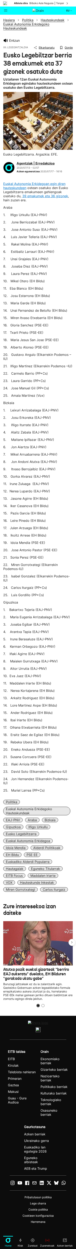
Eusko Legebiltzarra (21, 834)
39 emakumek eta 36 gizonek (45, 196)
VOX (9, 882)
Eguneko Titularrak (45, 869)
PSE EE (32, 855)
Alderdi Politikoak (46, 848)
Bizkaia (50, 820)
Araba (32, 820)
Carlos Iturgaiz (54, 889)
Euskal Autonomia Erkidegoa (28, 841)
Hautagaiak (14, 869)
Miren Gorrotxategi (20, 889)
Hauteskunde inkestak (37, 882)
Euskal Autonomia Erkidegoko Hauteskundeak (29, 811)
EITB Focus (14, 876)
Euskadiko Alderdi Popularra (27, 862)
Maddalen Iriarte (43, 876)
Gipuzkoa (13, 827)
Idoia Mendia (16, 848)
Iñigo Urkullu (38, 827)
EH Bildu (12, 855)
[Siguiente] (67, 3)
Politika (11, 802)
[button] (72, 942)
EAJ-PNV (13, 820)
